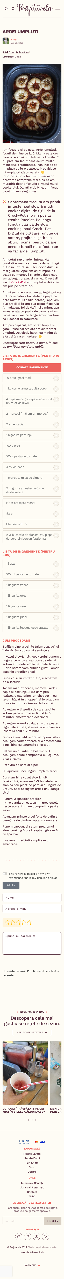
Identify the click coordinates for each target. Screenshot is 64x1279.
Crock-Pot (19, 282)
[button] (57, 8)
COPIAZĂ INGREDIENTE (32, 367)
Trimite (11, 885)
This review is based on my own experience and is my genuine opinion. (33, 876)
